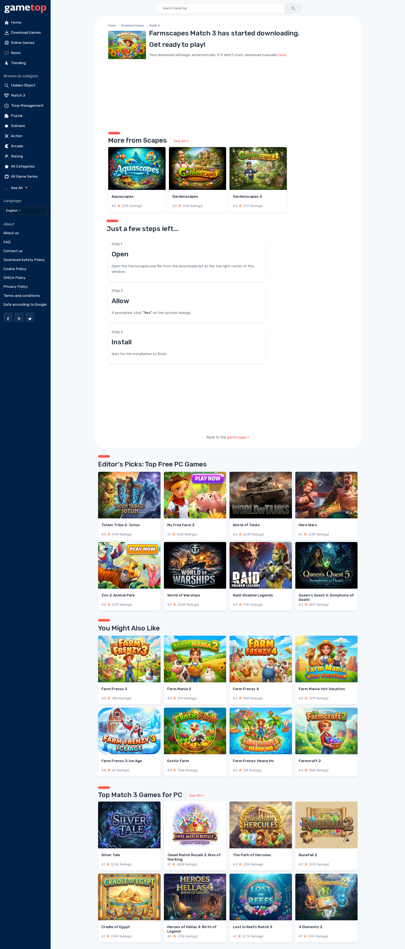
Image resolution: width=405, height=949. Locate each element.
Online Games (22, 43)
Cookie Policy (14, 269)
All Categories (22, 166)
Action (16, 136)
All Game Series (24, 176)
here (282, 55)
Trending (18, 63)
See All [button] (14, 188)
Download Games (25, 32)
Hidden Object (22, 85)
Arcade (16, 146)
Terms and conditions (21, 295)
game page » (238, 437)
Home (15, 22)
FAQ (7, 242)
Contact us (13, 251)
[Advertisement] (227, 93)
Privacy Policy (15, 286)
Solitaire (17, 126)
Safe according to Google (25, 304)
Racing (16, 156)
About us (11, 233)
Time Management (26, 105)
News (15, 53)
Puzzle (16, 116)
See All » (181, 141)
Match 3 (17, 95)
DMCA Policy (14, 278)
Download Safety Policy (24, 260)
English (12, 210)
